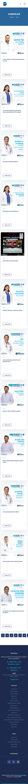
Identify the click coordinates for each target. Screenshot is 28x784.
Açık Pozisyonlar (14, 705)
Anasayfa (12, 17)
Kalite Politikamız (14, 691)
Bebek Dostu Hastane (14, 722)
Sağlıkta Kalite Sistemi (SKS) (14, 703)
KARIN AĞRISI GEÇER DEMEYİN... (11, 211)
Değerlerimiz (14, 712)
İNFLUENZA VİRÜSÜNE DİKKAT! (10, 161)
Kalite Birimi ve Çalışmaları (14, 715)
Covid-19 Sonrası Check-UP (14, 710)
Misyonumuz (14, 696)
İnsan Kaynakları (14, 693)
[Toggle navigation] (25, 4)
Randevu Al (14, 737)
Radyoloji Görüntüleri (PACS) (14, 742)
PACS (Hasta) (14, 724)
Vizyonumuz (14, 698)
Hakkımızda (14, 689)
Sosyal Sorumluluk (14, 700)
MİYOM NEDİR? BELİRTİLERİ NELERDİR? (13, 561)
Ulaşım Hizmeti (14, 744)
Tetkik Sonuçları (14, 739)
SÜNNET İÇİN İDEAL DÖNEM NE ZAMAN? (13, 310)
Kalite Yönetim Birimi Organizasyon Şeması (14, 719)
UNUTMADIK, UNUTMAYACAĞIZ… (11, 261)
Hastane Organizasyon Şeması (14, 717)
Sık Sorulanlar (14, 746)
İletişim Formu (14, 679)
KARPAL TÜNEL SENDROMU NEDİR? (11, 411)
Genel (4, 56)
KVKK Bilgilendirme (14, 708)
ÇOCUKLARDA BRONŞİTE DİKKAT (11, 512)
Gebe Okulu (14, 726)
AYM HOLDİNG (22, 775)
